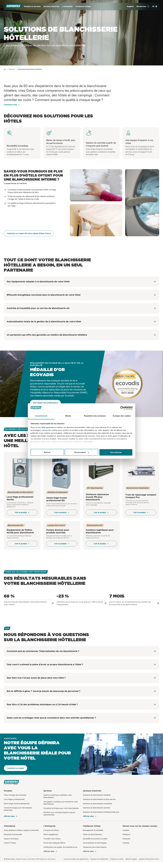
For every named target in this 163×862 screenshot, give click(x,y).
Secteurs (12, 69)
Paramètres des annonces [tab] (95, 416)
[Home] (5, 69)
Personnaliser (80, 452)
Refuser (47, 452)
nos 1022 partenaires (47, 427)
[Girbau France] (13, 6)
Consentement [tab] (41, 416)
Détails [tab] (68, 416)
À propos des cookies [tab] (122, 416)
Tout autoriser (116, 452)
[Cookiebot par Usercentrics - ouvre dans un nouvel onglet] (122, 408)
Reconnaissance (38, 380)
